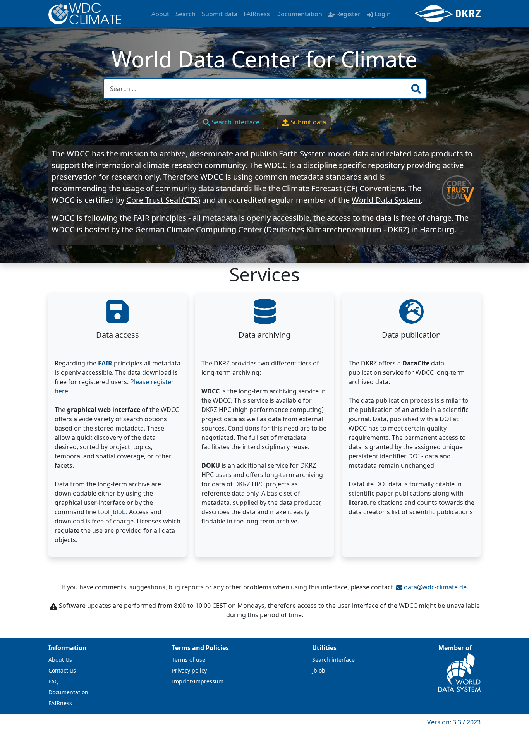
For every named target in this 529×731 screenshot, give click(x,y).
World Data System (386, 200)
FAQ (53, 681)
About (160, 14)
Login (382, 14)
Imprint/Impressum (197, 681)
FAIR (141, 218)
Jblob (318, 670)
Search (185, 14)
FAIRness (257, 14)
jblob (118, 512)
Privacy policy (189, 670)
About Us (60, 659)
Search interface (234, 122)
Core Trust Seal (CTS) (163, 200)
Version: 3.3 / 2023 (454, 722)
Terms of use (188, 659)
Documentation (299, 14)
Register (348, 14)
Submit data (219, 14)
